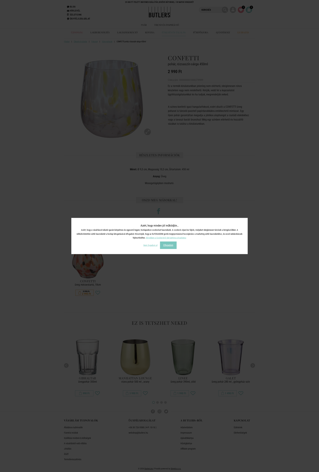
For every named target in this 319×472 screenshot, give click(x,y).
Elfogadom (168, 245)
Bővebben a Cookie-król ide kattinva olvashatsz (166, 237)
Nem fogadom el (150, 245)
